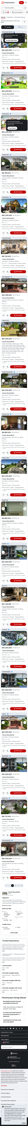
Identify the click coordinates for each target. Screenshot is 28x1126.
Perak (7, 967)
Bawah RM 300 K (16, 975)
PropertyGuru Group (7, 1032)
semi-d (20, 948)
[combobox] (13, 8)
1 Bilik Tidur (9, 982)
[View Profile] (14, 32)
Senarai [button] (9, 27)
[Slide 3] (12, 211)
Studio (4, 982)
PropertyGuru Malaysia (7, 1089)
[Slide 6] (16, 211)
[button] (3, 17)
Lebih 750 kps (5, 990)
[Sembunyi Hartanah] (21, 77)
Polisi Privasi (10, 1113)
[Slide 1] (10, 428)
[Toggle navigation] (25, 2)
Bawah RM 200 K (6, 975)
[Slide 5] (15, 428)
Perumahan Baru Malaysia (8, 1100)
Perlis (3, 967)
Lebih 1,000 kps (13, 990)
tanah (10, 949)
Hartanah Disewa (6, 1097)
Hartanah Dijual (5, 1093)
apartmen (15, 948)
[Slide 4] (14, 386)
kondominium (8, 948)
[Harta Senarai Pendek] (24, 77)
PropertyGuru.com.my (6, 1070)
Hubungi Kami (5, 1035)
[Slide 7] (17, 211)
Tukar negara (5, 1039)
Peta (21, 27)
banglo (4, 949)
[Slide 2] (11, 211)
